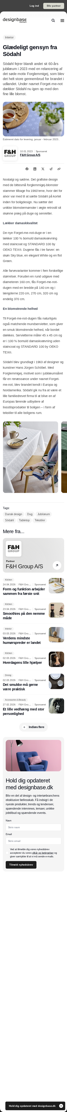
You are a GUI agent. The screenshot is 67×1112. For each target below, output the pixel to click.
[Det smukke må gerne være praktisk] (33, 683)
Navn (8, 820)
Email (9, 834)
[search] (53, 20)
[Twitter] (43, 169)
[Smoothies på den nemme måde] (33, 612)
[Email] (51, 169)
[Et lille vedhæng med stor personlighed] (33, 707)
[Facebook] (27, 169)
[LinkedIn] (35, 169)
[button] (57, 565)
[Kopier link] (59, 169)
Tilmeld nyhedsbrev (21, 864)
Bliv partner (54, 5)
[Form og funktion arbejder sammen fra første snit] (33, 587)
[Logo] (14, 20)
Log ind (34, 5)
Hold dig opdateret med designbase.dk (32, 1105)
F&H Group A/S (30, 155)
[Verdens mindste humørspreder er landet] (33, 636)
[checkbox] (7, 852)
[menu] (62, 20)
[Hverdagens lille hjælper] (33, 659)
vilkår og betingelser (43, 852)
